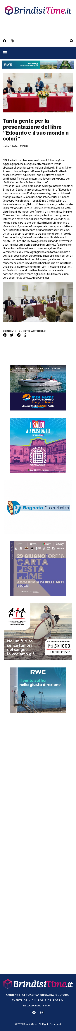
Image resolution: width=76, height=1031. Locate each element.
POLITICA (44, 1000)
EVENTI (24, 146)
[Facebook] (4, 41)
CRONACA (47, 994)
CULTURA (62, 994)
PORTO (58, 1000)
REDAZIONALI (32, 1005)
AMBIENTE (13, 994)
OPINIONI (30, 1000)
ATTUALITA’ (30, 994)
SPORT (48, 1005)
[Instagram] (12, 41)
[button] (4, 52)
